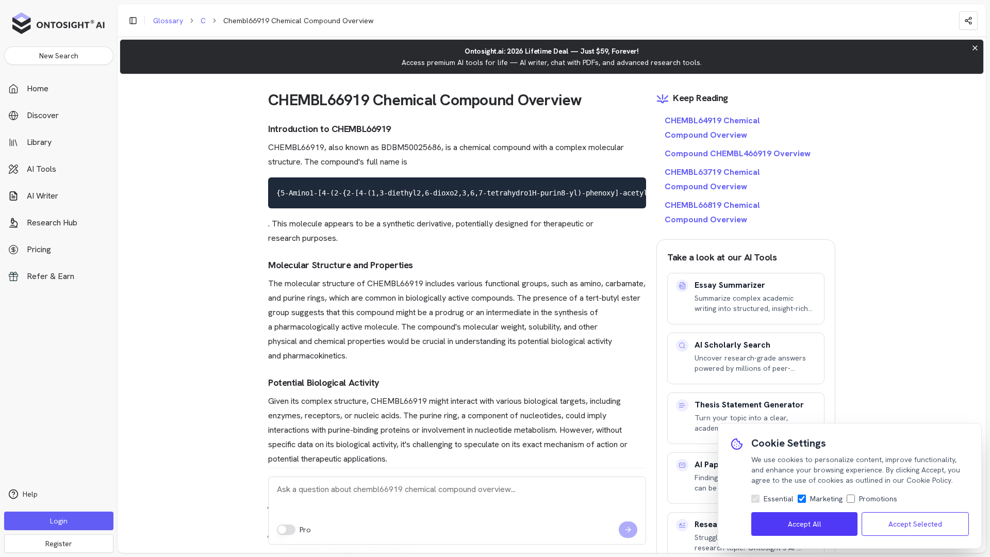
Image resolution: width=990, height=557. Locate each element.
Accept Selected (915, 524)
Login (59, 521)
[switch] (286, 530)
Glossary (168, 20)
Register (58, 543)
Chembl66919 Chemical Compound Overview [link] (298, 20)
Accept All (804, 524)
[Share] (968, 20)
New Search (58, 55)
